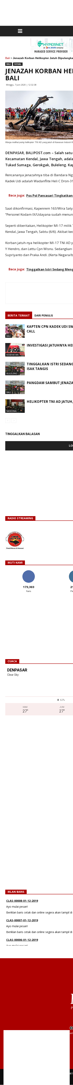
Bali (7, 58)
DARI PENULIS (43, 315)
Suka (29, 571)
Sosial (17, 64)
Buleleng (11, 373)
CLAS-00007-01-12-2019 (22, 920)
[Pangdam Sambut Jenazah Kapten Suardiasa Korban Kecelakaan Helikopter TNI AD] (15, 387)
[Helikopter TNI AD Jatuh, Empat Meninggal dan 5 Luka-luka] (15, 406)
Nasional (11, 410)
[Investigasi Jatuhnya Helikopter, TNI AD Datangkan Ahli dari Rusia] (15, 350)
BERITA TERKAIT (19, 315)
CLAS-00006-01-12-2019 (22, 940)
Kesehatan (12, 354)
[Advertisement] (37, 1057)
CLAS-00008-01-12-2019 (22, 901)
